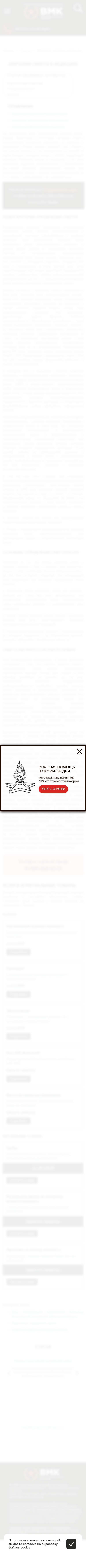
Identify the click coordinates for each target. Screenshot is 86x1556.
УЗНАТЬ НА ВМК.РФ (53, 789)
